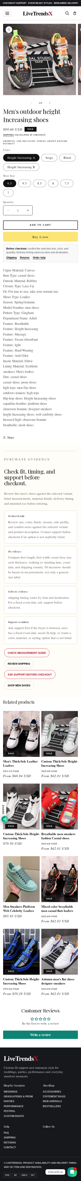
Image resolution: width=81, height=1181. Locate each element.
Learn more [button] (46, 1174)
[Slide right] (49, 102)
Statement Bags (54, 1096)
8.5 (39, 183)
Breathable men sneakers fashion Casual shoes (58, 836)
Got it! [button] (69, 1173)
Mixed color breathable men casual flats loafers (57, 909)
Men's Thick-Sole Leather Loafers (20, 763)
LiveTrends (38, 13)
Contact (10, 1147)
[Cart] (74, 13)
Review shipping (19, 663)
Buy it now (40, 237)
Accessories (52, 1091)
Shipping (8, 135)
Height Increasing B (21, 167)
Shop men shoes (19, 685)
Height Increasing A (21, 158)
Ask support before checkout (30, 674)
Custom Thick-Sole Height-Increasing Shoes (59, 763)
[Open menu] (7, 13)
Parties (9, 1101)
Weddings (10, 1091)
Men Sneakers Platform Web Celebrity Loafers (19, 909)
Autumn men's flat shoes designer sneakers (57, 981)
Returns (25, 257)
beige (49, 158)
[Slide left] (31, 102)
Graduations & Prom (18, 1096)
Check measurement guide (27, 653)
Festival (9, 1111)
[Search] (67, 13)
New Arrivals (52, 1101)
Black (67, 158)
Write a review (40, 1034)
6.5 (9, 183)
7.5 (67, 183)
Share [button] (10, 437)
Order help (39, 257)
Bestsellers (52, 1106)
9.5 (24, 183)
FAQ (6, 1132)
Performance (13, 1106)
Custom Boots (14, 1116)
